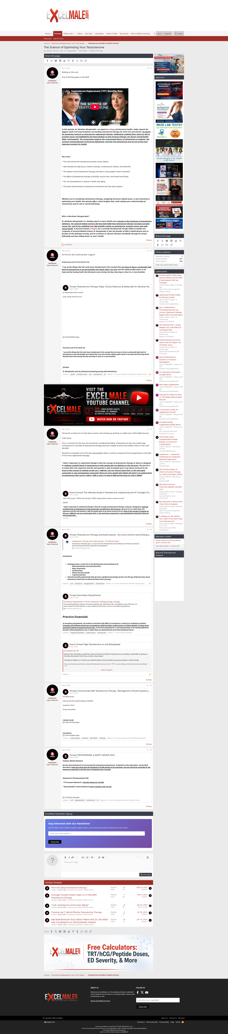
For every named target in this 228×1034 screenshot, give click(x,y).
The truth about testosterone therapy (69, 887)
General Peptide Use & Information (167, 497)
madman (49, 51)
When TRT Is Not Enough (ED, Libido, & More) (169, 290)
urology (111, 129)
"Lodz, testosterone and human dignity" (70, 905)
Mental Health (164, 466)
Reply (150, 240)
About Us (164, 1018)
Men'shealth (83, 51)
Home (47, 33)
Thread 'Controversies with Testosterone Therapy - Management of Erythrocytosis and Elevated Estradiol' (119, 690)
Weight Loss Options (166, 321)
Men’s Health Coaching (140, 33)
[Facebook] (137, 993)
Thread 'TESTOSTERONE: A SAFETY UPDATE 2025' (92, 755)
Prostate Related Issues (167, 451)
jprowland (176, 540)
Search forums (58, 39)
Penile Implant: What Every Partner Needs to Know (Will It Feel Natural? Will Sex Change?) (170, 279)
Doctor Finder (111, 33)
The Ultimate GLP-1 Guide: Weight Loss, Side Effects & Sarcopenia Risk (170, 327)
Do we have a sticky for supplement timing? (168, 410)
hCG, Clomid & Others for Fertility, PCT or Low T (168, 432)
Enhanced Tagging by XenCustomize (114, 1030)
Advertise (181, 1018)
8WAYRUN (125, 1032)
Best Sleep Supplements (169, 384)
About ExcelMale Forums (100, 1001)
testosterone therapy (96, 51)
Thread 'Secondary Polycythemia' (85, 595)
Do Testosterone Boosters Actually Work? (169, 373)
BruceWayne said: (70, 651)
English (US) (50, 1022)
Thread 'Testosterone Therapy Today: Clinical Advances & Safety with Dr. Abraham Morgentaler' (114, 286)
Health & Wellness (126, 633)
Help (172, 1022)
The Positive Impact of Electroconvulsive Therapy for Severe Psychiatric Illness (171, 471)
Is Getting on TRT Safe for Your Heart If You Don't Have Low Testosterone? (171, 518)
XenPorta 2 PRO (105, 1032)
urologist (93, 228)
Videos (80, 33)
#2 (151, 251)
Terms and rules (152, 1022)
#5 (151, 685)
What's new (68, 33)
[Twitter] (142, 993)
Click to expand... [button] (107, 670)
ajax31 (158, 542)
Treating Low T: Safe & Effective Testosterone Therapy (76, 912)
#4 (151, 529)
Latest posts (161, 271)
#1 (151, 68)
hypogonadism (72, 51)
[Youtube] (146, 993)
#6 (151, 750)
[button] (51, 33)
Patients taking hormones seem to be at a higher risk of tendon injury (170, 342)
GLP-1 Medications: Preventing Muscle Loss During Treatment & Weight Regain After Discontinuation (171, 311)
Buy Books (124, 33)
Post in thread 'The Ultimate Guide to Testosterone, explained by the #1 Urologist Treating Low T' (115, 492)
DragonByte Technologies (133, 1028)
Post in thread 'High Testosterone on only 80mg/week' (95, 644)
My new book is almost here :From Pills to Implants (170, 502)
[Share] (147, 68)
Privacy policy (164, 1022)
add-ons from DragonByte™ (108, 1028)
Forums (57, 33)
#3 (151, 429)
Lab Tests (88, 33)
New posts (47, 39)
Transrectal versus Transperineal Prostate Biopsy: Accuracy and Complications (168, 440)
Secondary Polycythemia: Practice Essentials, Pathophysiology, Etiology (92, 601)
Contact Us (173, 1018)
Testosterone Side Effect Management (132, 584)
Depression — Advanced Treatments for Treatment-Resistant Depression (170, 456)
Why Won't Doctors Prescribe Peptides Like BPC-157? (171, 486)
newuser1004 (165, 542)
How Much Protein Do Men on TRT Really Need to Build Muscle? (170, 397)
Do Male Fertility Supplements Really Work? (170, 423)
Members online (163, 536)
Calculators (99, 33)
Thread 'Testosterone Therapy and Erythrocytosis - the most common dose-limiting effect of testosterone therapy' (123, 534)
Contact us (141, 1022)
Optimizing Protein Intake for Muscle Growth (169, 296)
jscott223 (169, 540)
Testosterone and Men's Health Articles (134, 374)
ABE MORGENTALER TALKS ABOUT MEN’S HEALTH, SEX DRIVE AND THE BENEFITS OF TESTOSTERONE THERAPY (79, 921)
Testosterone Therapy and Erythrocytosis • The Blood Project (95, 541)
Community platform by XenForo (114, 1026)
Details (144, 1028)
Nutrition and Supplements (169, 304)
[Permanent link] (89, 617)
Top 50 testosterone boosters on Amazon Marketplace (167, 359)
